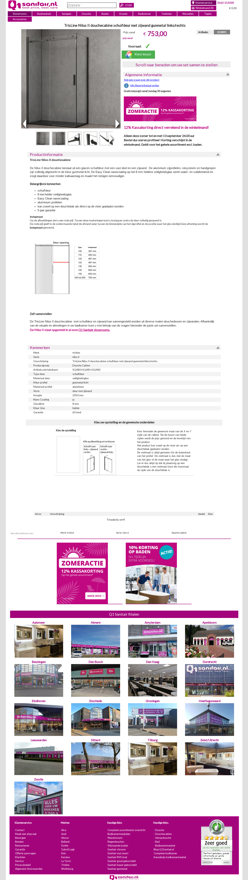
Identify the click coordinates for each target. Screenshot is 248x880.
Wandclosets (114, 837)
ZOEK (128, 5)
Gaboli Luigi (67, 849)
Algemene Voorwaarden (28, 868)
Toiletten (166, 13)
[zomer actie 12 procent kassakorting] (160, 108)
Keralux (65, 857)
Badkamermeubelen (118, 833)
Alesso (65, 837)
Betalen (19, 841)
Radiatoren (144, 13)
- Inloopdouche (162, 837)
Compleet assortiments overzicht (126, 830)
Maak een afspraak (25, 833)
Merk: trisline (67, 532)
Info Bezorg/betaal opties (144, 85)
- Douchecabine (162, 833)
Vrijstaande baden (117, 845)
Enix (63, 853)
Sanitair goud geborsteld (121, 861)
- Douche (158, 830)
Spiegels (66, 13)
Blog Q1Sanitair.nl (163, 849)
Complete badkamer (165, 853)
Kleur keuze (142, 54)
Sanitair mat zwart (117, 853)
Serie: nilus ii (122, 532)
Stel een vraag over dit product (141, 79)
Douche (86, 13)
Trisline (65, 864)
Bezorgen (20, 837)
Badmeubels (44, 13)
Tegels (207, 13)
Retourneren (22, 845)
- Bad (156, 841)
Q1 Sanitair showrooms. (94, 330)
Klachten (20, 857)
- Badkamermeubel (164, 845)
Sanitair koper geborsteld (121, 864)
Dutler (64, 845)
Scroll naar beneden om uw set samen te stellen (176, 64)
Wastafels (187, 13)
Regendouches (115, 841)
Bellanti (65, 841)
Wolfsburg (67, 868)
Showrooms (20, 13)
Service (19, 861)
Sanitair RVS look (117, 857)
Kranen (123, 13)
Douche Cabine (179, 532)
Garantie (20, 849)
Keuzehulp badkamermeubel (169, 857)
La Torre (66, 861)
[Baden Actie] (151, 572)
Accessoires (20, 19)
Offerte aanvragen (25, 853)
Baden (105, 13)
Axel (63, 833)
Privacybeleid (22, 864)
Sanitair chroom (116, 849)
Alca (63, 830)
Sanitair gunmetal (117, 868)
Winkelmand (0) (204, 7)
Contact (19, 830)
